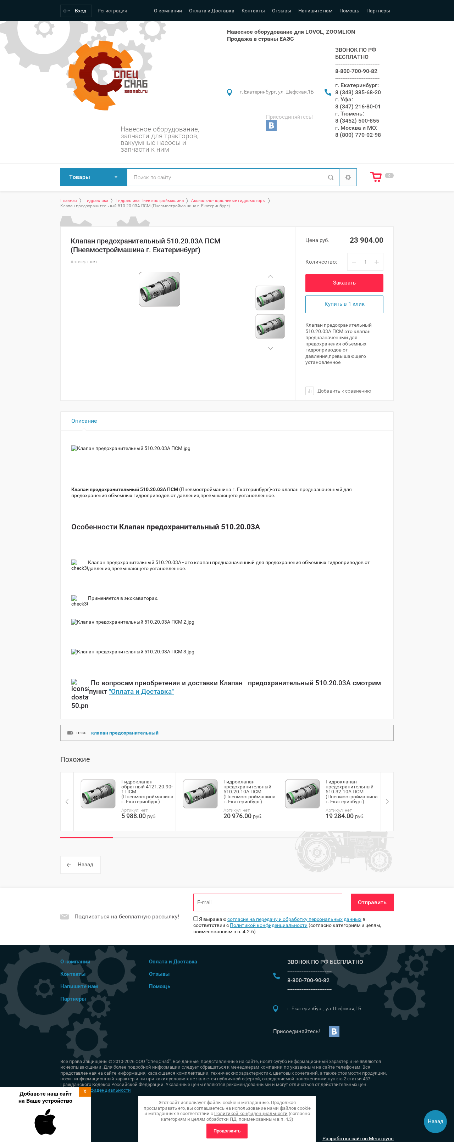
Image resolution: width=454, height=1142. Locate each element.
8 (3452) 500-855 (357, 120)
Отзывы (281, 10)
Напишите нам (315, 10)
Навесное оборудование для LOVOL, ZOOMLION (291, 31)
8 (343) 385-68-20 (358, 92)
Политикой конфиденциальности (269, 925)
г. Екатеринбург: (357, 85)
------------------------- (357, 64)
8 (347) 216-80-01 (358, 106)
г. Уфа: (344, 99)
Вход (80, 10)
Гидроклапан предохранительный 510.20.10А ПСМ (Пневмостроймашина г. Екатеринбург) (249, 791)
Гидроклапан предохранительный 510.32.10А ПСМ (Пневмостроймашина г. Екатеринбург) (352, 791)
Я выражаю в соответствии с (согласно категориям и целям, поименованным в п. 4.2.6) (287, 925)
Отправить (372, 902)
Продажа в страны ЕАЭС (260, 38)
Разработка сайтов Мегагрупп (358, 1138)
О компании (168, 10)
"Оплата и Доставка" (141, 691)
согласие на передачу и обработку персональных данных (294, 919)
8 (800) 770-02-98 (358, 134)
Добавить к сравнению (343, 391)
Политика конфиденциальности (95, 1090)
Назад (85, 864)
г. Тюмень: (349, 113)
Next (270, 348)
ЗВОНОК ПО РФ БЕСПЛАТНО (355, 53)
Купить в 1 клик (345, 304)
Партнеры (378, 10)
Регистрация (112, 10)
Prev (270, 276)
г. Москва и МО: (356, 127)
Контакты (253, 10)
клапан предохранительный (125, 733)
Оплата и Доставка (211, 10)
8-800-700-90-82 (356, 71)
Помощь (349, 10)
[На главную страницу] (105, 75)
